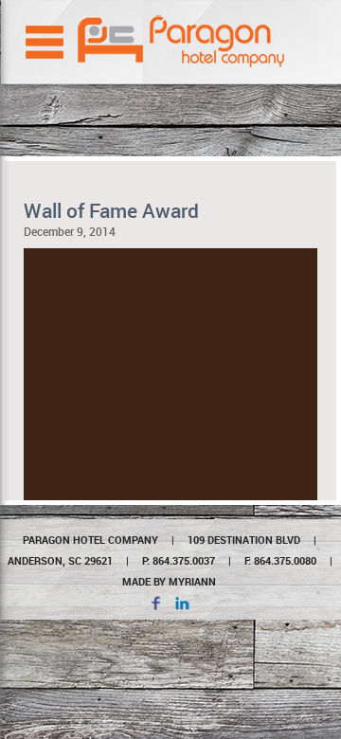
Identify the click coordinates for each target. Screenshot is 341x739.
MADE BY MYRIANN (169, 581)
